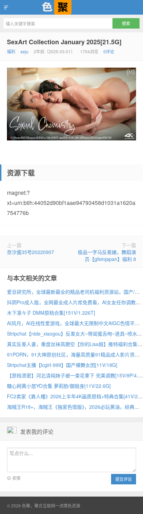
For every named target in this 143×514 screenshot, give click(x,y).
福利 (11, 51)
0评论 (108, 51)
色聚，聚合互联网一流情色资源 (71, 7)
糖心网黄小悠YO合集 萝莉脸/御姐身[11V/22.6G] (59, 385)
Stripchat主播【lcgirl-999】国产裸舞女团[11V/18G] (62, 364)
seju (24, 51)
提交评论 (123, 479)
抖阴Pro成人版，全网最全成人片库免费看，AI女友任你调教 (71, 302)
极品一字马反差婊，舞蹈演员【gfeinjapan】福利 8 (107, 255)
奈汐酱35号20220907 (30, 251)
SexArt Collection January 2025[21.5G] (64, 41)
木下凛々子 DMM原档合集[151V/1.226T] (51, 312)
